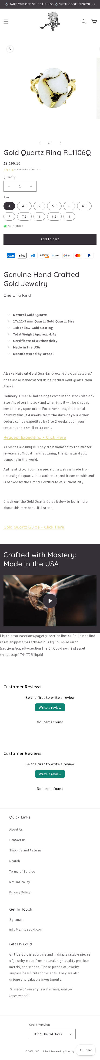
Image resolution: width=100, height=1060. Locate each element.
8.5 (54, 216)
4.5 (24, 206)
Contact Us (17, 840)
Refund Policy (19, 882)
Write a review (50, 707)
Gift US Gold (43, 1051)
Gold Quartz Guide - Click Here (33, 527)
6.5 (84, 206)
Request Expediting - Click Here (34, 437)
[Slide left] (40, 143)
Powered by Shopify (63, 1051)
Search (14, 861)
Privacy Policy (19, 892)
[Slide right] (60, 143)
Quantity (9, 177)
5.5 (54, 206)
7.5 (24, 216)
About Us (16, 829)
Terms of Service (22, 871)
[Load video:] (50, 600)
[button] (6, 21)
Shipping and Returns (25, 850)
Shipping (8, 169)
